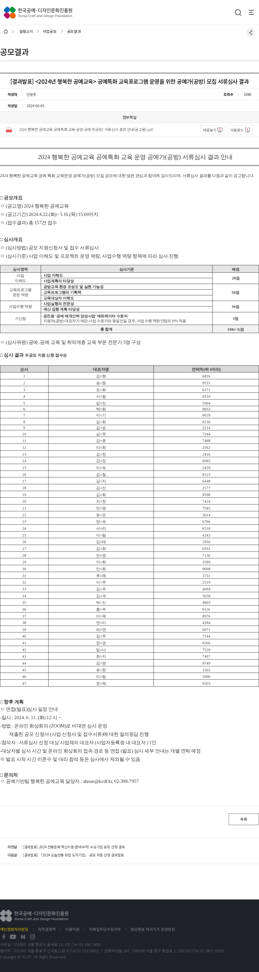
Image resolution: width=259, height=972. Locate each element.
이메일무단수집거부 (105, 929)
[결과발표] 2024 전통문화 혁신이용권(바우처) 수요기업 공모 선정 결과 (74, 846)
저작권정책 (47, 929)
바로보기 (209, 129)
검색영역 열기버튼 (238, 12)
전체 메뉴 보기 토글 (254, 12)
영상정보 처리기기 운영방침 (153, 929)
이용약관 (72, 929)
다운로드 (237, 129)
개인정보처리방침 (14, 929)
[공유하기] (250, 32)
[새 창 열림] (4, 937)
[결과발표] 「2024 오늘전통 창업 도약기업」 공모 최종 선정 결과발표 (73, 854)
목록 (243, 819)
